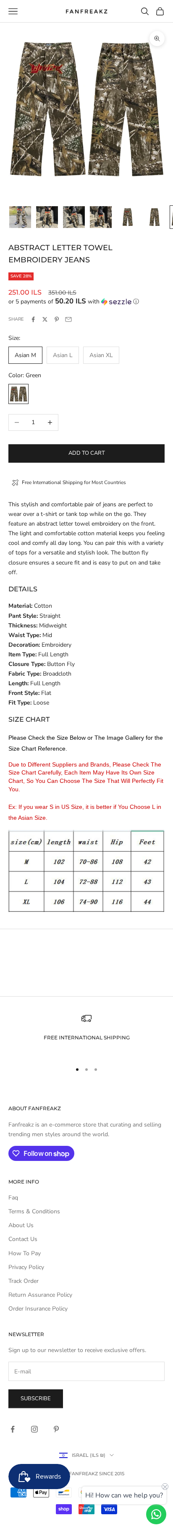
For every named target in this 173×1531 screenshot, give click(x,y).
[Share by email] (68, 319)
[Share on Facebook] (33, 319)
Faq (13, 1198)
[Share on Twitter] (45, 319)
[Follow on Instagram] (34, 1429)
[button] (86, 302)
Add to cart (86, 453)
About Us (21, 1225)
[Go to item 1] (20, 217)
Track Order (23, 1281)
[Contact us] (156, 1514)
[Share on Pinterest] (56, 319)
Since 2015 (111, 1474)
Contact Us (22, 1239)
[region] (86, 1034)
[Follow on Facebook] (12, 1429)
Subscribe (36, 1398)
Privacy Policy (26, 1267)
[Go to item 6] (154, 217)
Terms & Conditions (34, 1211)
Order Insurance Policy (38, 1309)
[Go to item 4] (101, 217)
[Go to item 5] (127, 217)
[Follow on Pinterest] (56, 1429)
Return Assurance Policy (40, 1295)
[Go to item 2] (47, 217)
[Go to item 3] (74, 217)
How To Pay (24, 1253)
